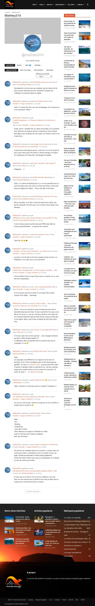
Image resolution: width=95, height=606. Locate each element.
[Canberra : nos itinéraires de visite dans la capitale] (84, 260)
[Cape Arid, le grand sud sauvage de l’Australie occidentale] (84, 323)
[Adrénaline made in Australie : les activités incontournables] (84, 283)
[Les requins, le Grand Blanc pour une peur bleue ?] (84, 78)
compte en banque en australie (44, 444)
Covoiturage (17, 382)
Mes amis (50, 70)
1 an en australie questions (43, 287)
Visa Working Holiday (24, 84)
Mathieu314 (17, 82)
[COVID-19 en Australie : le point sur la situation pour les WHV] (84, 124)
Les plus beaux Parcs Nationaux (76, 525)
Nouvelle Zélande (23, 180)
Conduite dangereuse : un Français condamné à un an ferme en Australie (34, 121)
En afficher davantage (35, 372)
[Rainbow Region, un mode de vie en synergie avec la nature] (84, 388)
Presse (64, 600)
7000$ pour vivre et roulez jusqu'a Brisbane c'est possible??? (33, 218)
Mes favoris (38, 70)
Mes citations (25, 70)
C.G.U (50, 600)
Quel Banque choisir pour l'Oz (44, 196)
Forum (79, 4)
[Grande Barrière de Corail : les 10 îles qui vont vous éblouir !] (84, 177)
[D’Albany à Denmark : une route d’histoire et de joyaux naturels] (84, 246)
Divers (24, 166)
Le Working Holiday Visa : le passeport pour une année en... (53, 532)
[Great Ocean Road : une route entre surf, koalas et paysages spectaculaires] (84, 36)
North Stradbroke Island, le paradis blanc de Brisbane (70, 151)
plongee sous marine (41, 144)
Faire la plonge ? (39, 234)
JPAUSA (71, 600)
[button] (87, 5)
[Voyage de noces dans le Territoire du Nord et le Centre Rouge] (84, 89)
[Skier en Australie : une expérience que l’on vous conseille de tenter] (84, 309)
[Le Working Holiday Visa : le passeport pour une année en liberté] (39, 532)
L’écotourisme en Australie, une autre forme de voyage (70, 271)
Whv (34, 4)
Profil (19, 65)
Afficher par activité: (42, 74)
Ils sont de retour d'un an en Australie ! (26, 146)
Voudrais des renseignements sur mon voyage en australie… (33, 270)
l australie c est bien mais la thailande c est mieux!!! (30, 251)
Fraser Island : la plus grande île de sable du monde (69, 23)
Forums (37, 65)
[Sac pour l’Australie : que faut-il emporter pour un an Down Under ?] (84, 163)
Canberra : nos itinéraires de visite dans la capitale (70, 259)
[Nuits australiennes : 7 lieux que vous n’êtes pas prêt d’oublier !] (84, 205)
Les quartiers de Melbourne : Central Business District (70, 111)
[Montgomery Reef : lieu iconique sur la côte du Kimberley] (84, 350)
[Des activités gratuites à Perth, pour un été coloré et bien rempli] (84, 219)
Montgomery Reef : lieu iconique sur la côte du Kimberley (70, 349)
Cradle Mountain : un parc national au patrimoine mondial (70, 375)
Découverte (59, 4)
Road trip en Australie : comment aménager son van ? (70, 403)
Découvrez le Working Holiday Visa (77, 521)
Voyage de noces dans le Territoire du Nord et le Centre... (70, 88)
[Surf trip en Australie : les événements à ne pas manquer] (84, 50)
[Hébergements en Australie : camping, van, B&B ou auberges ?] (84, 362)
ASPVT (83, 600)
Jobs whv (20, 332)
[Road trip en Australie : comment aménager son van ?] (84, 402)
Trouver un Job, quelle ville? (43, 330)
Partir (49, 4)
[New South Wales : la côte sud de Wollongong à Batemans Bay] (84, 337)
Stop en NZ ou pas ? (41, 351)
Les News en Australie (72, 518)
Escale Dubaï (38, 101)
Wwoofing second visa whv (43, 82)
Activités (9, 65)
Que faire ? (37, 413)
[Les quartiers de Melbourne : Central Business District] (84, 112)
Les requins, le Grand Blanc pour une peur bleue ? (69, 77)
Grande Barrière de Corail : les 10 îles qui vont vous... (70, 176)
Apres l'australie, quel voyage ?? (45, 163)
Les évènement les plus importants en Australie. (29, 397)
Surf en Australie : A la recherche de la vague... (70, 296)
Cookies (30, 600)
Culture (71, 4)
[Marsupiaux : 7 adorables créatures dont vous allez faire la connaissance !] (39, 519)
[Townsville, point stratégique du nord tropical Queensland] (84, 232)
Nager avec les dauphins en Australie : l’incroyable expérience (69, 190)
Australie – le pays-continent (22, 104)
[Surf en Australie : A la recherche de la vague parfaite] (84, 297)
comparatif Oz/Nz (34, 364)
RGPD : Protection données (17, 600)
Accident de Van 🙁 (40, 380)
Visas (41, 4)
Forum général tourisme (27, 199)
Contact (57, 600)
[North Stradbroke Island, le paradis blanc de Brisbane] (84, 151)
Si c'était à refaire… (40, 303)
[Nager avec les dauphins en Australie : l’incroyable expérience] (84, 189)
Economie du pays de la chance (76, 542)
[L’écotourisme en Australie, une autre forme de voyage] (84, 272)
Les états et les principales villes (76, 538)
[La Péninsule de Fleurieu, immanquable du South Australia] (84, 64)
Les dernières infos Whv (73, 528)
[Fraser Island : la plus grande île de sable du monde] (84, 24)
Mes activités (11, 70)
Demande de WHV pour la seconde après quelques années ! (33, 471)
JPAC (77, 600)
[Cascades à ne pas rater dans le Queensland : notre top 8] (84, 138)
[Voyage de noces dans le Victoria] (84, 101)
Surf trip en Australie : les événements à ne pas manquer (23, 541)
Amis (27, 65)
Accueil (7, 12)
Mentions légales (41, 600)
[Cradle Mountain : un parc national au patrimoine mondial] (84, 376)
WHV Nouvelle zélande (41, 177)
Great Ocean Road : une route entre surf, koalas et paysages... (23, 530)
